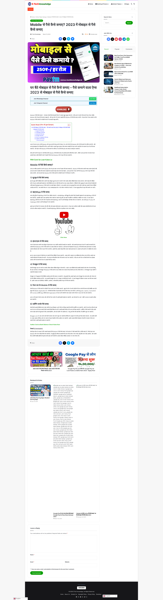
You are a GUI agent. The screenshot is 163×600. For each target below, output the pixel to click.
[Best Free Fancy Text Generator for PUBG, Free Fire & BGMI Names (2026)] (108, 58)
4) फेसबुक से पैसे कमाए (39, 135)
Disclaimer (98, 594)
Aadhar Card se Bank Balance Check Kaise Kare (45, 324)
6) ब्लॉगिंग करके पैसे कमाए (40, 138)
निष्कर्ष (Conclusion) (40, 140)
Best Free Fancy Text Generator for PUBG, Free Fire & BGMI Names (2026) (123, 57)
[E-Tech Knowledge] (39, 4)
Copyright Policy (82, 594)
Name (32, 554)
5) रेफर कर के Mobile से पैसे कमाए (42, 137)
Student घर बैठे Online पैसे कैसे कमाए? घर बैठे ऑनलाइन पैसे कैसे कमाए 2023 (86, 514)
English (107, 596)
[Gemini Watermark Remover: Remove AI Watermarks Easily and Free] (108, 81)
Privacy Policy (91, 594)
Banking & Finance (102, 4)
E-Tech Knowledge (36, 34)
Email (32, 562)
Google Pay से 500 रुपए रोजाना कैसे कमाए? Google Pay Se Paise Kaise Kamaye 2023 (63, 515)
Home (91, 4)
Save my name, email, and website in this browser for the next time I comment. (53, 569)
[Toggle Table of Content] (68, 125)
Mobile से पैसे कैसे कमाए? (39, 129)
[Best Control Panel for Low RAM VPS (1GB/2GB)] (108, 74)
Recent (106, 49)
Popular (117, 49)
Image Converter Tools (40, 9)
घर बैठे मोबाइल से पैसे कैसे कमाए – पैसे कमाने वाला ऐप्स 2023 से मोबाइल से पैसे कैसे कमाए (51, 127)
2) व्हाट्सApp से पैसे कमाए (40, 132)
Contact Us (74, 594)
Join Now (93, 99)
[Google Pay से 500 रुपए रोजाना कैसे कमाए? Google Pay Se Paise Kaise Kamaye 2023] (63, 448)
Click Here (63, 237)
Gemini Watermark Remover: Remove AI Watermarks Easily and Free (123, 80)
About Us (67, 594)
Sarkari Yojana (117, 4)
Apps (127, 4)
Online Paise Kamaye (41, 17)
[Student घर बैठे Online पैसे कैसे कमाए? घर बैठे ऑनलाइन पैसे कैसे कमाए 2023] (86, 448)
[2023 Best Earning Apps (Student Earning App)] (40, 390)
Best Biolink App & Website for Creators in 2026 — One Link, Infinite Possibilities (123, 65)
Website (67, 562)
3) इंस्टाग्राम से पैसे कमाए (40, 134)
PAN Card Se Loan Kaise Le (41, 160)
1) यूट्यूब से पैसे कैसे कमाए (39, 131)
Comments (129, 49)
